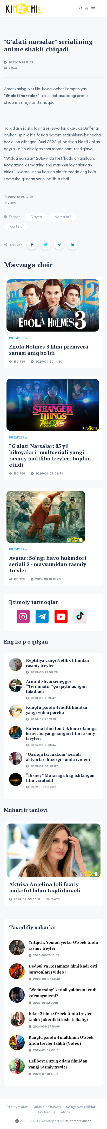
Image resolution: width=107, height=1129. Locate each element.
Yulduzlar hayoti (47, 1106)
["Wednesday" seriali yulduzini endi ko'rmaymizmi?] (17, 995)
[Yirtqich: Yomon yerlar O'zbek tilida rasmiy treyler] (17, 947)
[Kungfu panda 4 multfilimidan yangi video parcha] (15, 711)
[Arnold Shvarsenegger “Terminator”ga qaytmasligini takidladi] (15, 685)
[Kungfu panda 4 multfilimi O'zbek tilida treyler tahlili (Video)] (17, 1042)
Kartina (16, 226)
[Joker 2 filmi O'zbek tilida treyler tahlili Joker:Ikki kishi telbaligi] (17, 1018)
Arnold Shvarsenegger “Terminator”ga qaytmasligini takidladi (56, 686)
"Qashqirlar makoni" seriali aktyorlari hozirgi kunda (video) (58, 756)
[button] (91, 8)
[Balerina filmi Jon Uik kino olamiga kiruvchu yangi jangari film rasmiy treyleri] (15, 732)
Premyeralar (17, 1106)
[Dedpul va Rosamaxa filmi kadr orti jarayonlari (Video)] (17, 971)
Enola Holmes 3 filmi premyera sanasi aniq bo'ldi (48, 349)
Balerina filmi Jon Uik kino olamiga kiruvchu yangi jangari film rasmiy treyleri (61, 733)
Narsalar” (62, 216)
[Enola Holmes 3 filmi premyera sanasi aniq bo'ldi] (52, 305)
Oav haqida (46, 1112)
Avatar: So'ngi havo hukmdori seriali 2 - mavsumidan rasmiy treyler (47, 564)
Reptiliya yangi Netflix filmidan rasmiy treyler (57, 662)
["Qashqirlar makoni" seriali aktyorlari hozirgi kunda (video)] (15, 758)
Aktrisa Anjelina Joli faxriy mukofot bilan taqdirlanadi (45, 887)
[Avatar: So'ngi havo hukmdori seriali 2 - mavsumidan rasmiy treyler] (45, 517)
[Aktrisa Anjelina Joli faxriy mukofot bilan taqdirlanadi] (53, 850)
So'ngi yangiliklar (81, 1106)
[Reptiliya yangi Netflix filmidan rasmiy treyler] (15, 664)
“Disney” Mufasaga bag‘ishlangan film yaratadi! (60, 777)
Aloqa (66, 1112)
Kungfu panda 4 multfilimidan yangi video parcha (56, 709)
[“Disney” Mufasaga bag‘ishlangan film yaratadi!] (15, 779)
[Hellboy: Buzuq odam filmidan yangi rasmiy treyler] (17, 1066)
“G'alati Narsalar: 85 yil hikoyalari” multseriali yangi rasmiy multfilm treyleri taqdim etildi (50, 455)
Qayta (36, 216)
